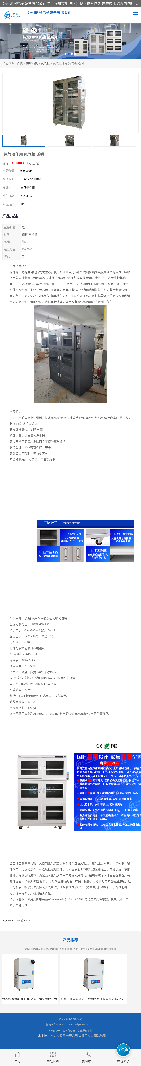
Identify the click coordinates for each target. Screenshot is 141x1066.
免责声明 (72, 1035)
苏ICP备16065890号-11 (82, 1024)
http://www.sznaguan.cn (16, 920)
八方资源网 (58, 1035)
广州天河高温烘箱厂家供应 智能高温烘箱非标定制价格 (38, 999)
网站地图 (100, 1035)
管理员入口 (86, 1035)
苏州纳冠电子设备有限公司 (62, 1030)
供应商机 (32, 63)
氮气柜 (45, 63)
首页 (20, 63)
